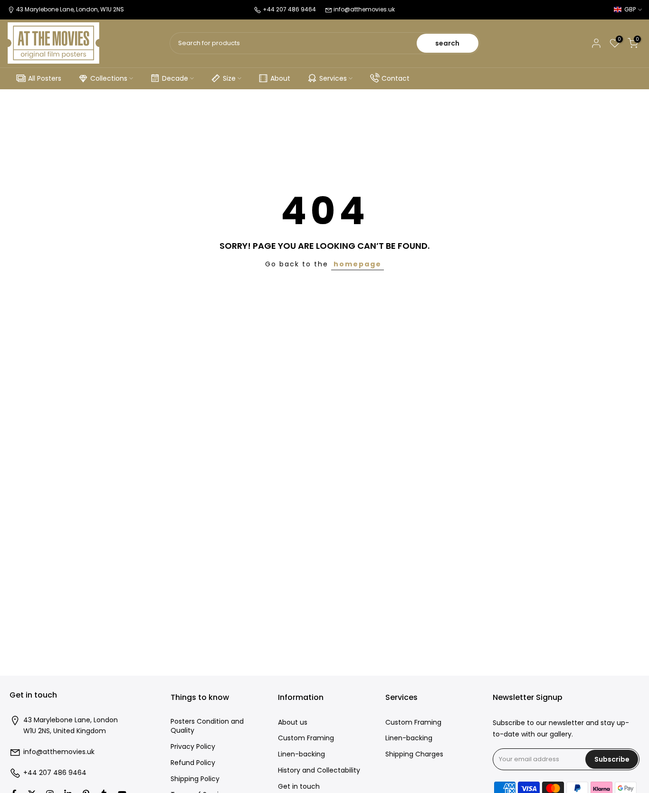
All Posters (44, 78)
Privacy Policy (193, 746)
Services (333, 78)
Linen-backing (301, 754)
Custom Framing (306, 738)
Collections (108, 78)
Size (229, 78)
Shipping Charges (414, 754)
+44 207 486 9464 (54, 772)
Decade (175, 78)
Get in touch (299, 786)
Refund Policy (193, 762)
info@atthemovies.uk (364, 9)
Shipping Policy (195, 779)
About (280, 78)
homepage (358, 264)
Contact (396, 78)
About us (292, 722)
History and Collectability (319, 770)
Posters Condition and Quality (207, 726)
